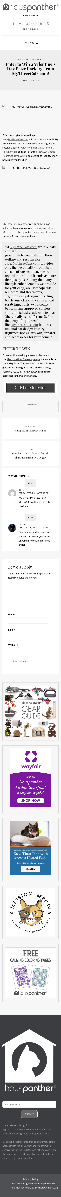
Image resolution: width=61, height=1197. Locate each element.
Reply (31, 483)
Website (13, 644)
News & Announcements (30, 60)
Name (11, 614)
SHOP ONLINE (30, 29)
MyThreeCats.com (18, 139)
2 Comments (30, 404)
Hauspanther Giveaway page (23, 359)
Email (11, 629)
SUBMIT (29, 1114)
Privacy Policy (30, 1179)
